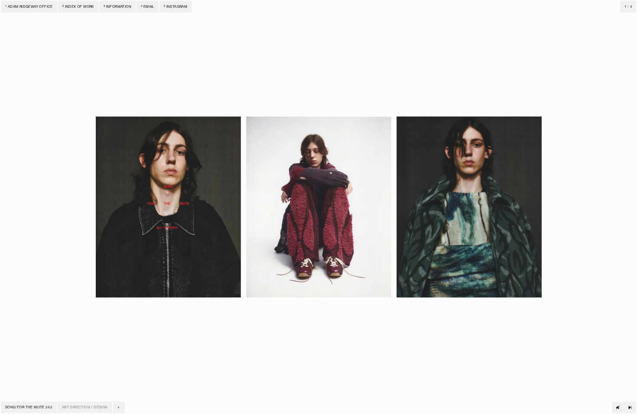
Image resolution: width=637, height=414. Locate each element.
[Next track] (630, 407)
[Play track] (618, 407)
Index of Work (78, 7)
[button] (119, 407)
